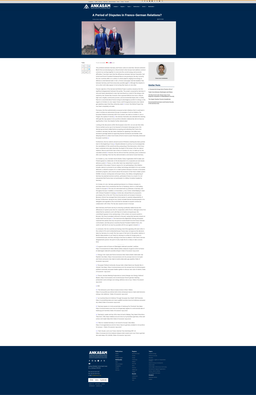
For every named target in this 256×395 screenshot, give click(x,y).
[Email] (83, 72)
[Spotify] (150, 1)
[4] (108, 138)
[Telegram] (152, 1)
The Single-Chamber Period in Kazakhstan (159, 99)
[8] (107, 188)
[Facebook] (142, 1)
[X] (157, 1)
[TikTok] (154, 1)
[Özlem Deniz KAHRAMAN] (161, 70)
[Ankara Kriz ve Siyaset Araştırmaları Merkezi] (97, 6)
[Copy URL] (89, 72)
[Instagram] (145, 1)
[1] (129, 83)
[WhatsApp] (86, 69)
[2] (123, 104)
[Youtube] (159, 1)
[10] (112, 218)
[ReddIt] (83, 69)
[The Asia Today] (98, 380)
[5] (114, 144)
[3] (114, 116)
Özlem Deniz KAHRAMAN (99, 19)
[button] (162, 1)
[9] (116, 193)
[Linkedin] (147, 1)
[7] (106, 163)
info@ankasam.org (96, 375)
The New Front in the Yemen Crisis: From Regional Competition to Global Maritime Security (161, 95)
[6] (107, 152)
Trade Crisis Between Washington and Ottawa (160, 92)
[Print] (86, 72)
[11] (139, 225)
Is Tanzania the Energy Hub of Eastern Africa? (160, 89)
